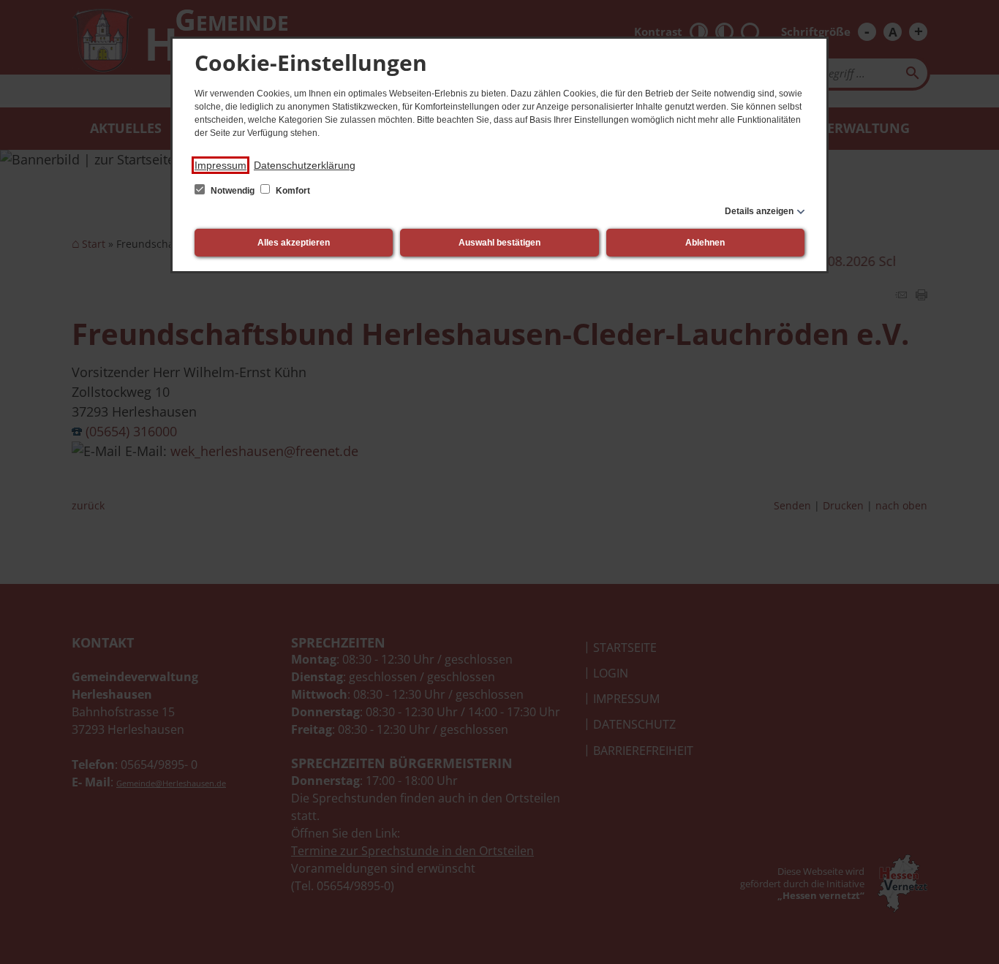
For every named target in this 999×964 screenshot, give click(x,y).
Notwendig (232, 191)
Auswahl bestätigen (499, 243)
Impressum (220, 165)
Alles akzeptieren (293, 243)
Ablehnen (705, 243)
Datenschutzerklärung (304, 165)
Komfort (292, 191)
